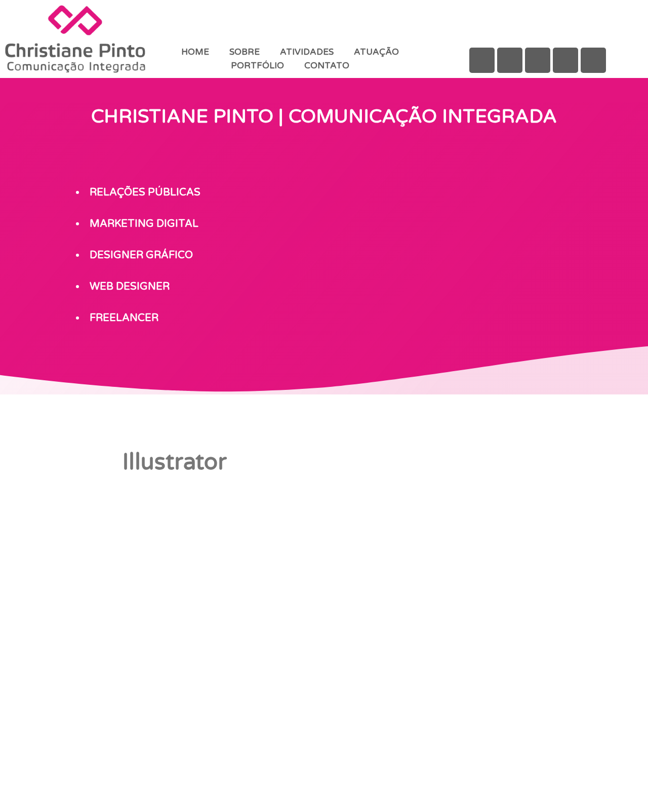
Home (195, 52)
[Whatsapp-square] (593, 60)
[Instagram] (537, 60)
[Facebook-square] (482, 60)
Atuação (376, 52)
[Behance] (509, 60)
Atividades (307, 52)
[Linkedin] (565, 60)
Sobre (244, 52)
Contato (326, 65)
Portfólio (257, 65)
